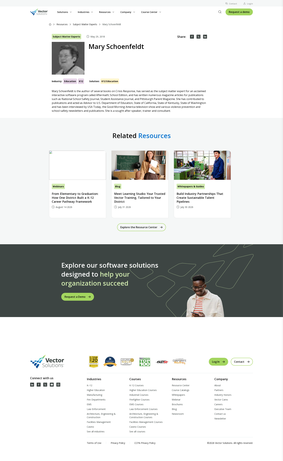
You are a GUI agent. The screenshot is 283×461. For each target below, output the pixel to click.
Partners (218, 390)
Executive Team (222, 409)
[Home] (50, 24)
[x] (45, 385)
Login (250, 3)
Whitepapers (178, 394)
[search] (220, 12)
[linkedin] (205, 37)
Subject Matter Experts (85, 24)
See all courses (137, 431)
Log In (216, 361)
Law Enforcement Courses (143, 409)
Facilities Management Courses (146, 422)
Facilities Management (99, 422)
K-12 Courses (136, 385)
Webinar (176, 399)
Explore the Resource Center (138, 227)
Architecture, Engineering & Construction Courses (143, 415)
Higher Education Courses (143, 390)
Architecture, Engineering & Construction (101, 415)
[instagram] (58, 385)
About (217, 385)
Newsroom (178, 413)
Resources (62, 24)
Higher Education (96, 390)
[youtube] (52, 385)
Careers (218, 404)
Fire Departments (96, 399)
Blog (174, 409)
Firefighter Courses (139, 399)
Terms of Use (94, 442)
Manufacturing (94, 394)
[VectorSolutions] (42, 12)
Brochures (177, 404)
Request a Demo (75, 297)
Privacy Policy (118, 442)
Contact (233, 3)
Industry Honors (222, 394)
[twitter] (198, 37)
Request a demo (239, 12)
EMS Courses (136, 404)
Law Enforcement (96, 409)
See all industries (95, 431)
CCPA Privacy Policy (144, 442)
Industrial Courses (138, 394)
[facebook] (192, 37)
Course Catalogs (180, 390)
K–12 (89, 385)
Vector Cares (221, 399)
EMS (89, 404)
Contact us (220, 413)
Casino (90, 426)
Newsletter (220, 418)
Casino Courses (137, 426)
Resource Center (180, 385)
